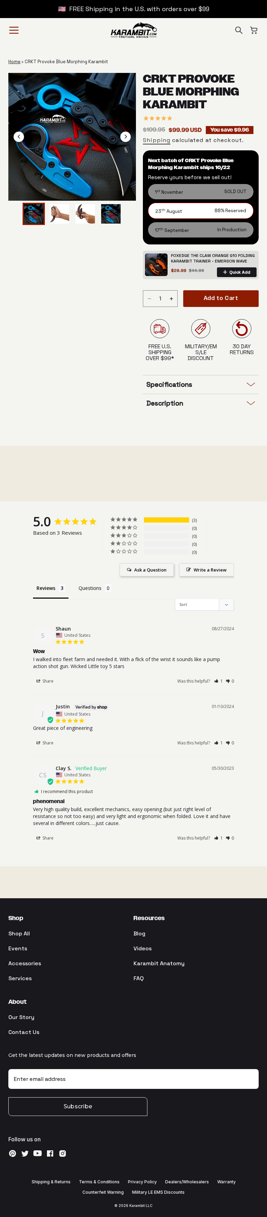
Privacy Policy (142, 1181)
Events (17, 948)
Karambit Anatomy (159, 963)
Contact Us (23, 1032)
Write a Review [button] (210, 570)
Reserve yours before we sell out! (190, 177)
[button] (239, 30)
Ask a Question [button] (150, 570)
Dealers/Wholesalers (187, 1181)
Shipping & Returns (51, 1181)
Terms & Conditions (99, 1181)
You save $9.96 (229, 130)
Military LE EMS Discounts (158, 1192)
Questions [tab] (90, 588)
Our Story (21, 1017)
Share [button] (47, 681)
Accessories (24, 963)
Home (14, 62)
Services (20, 978)
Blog (139, 933)
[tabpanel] (72, 137)
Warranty (226, 1181)
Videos (143, 948)
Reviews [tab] (46, 588)
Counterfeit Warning (103, 1192)
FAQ (139, 978)
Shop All (19, 933)
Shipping (156, 140)
